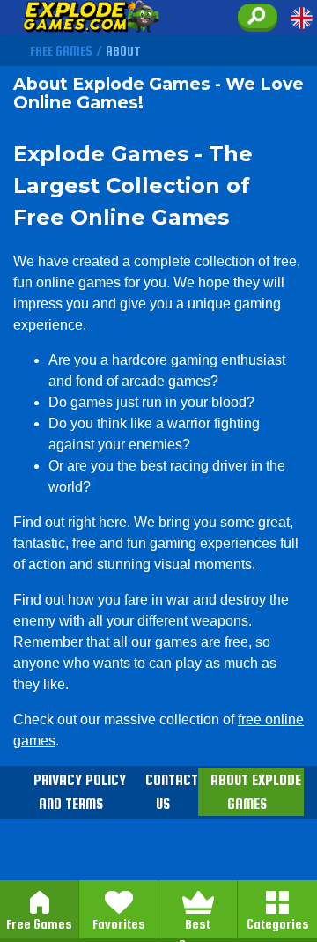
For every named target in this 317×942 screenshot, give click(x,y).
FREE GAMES (61, 50)
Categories (278, 923)
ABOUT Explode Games (255, 792)
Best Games (198, 924)
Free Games (39, 923)
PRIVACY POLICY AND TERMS (79, 792)
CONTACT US (171, 792)
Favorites (118, 923)
